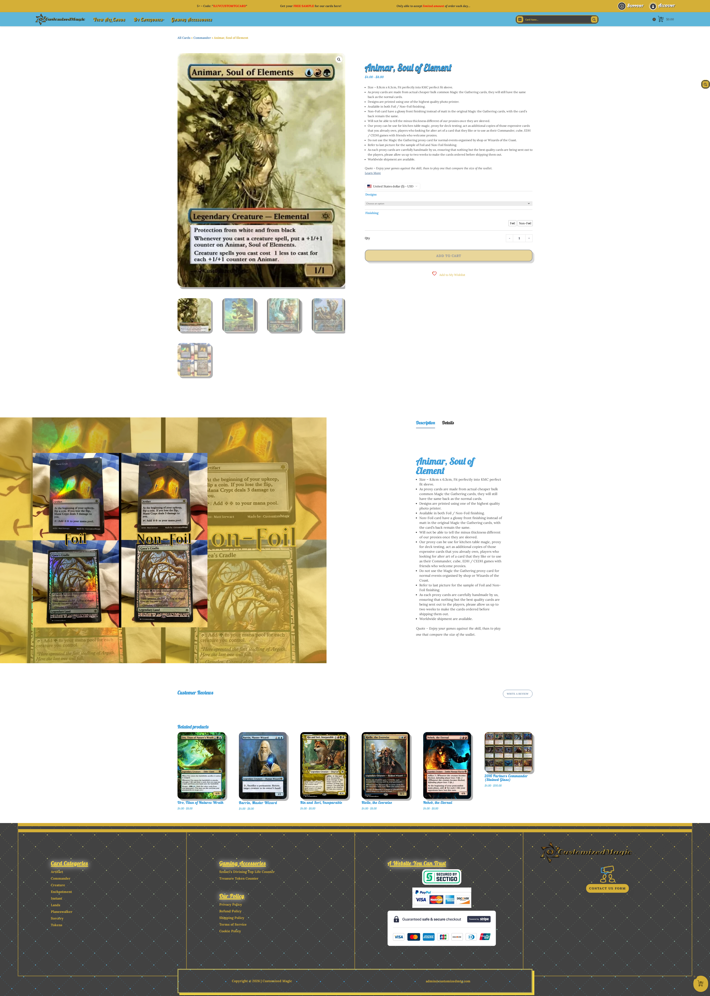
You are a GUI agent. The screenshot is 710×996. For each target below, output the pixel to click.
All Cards (184, 38)
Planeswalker (61, 912)
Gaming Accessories (191, 19)
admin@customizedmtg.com (448, 981)
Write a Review (518, 693)
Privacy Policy (230, 904)
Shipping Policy (231, 918)
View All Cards (109, 19)
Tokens (56, 925)
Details (448, 422)
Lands (55, 905)
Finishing (371, 213)
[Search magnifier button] (594, 19)
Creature (58, 885)
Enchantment (61, 892)
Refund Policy (230, 911)
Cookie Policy (230, 931)
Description (425, 422)
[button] (339, 59)
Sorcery (57, 918)
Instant (56, 898)
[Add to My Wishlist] (230, 756)
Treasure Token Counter (238, 878)
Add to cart (448, 256)
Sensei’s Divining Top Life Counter (247, 872)
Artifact (57, 872)
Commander (202, 38)
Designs (371, 194)
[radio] (512, 223)
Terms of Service (233, 924)
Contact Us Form (607, 888)
